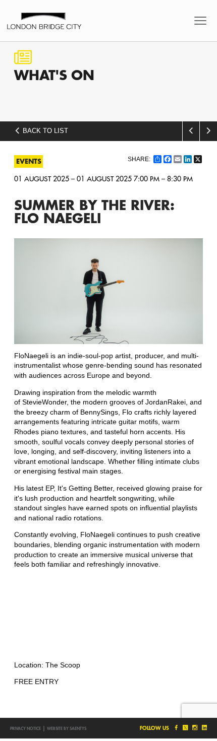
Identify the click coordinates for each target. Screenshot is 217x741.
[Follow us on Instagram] (194, 727)
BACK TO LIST (44, 130)
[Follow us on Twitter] (185, 727)
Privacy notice (25, 728)
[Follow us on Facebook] (175, 727)
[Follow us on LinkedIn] (203, 727)
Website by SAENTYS (66, 728)
